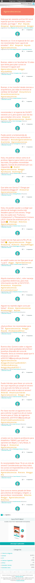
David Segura (16, 246)
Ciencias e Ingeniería (7, 560)
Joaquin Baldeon (17, 98)
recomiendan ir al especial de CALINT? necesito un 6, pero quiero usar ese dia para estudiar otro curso (16, 114)
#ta (2, 475)
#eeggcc (30, 26)
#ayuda (26, 24)
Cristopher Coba (17, 73)
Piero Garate (17, 369)
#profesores (6, 172)
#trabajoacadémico (16, 331)
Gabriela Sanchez (17, 396)
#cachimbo (5, 142)
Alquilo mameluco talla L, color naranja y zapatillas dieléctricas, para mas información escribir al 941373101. (17, 280)
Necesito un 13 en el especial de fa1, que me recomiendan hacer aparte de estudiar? (17, 43)
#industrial (24, 190)
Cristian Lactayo (18, 264)
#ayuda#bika (6, 71)
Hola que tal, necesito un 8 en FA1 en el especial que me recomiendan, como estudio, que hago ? (17, 21)
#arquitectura (25, 92)
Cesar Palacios (16, 476)
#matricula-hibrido (17, 393)
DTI (3, 558)
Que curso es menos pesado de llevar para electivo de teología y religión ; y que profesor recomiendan (16, 493)
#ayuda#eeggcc (27, 245)
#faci (28, 395)
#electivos (23, 222)
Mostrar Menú (26, 4)
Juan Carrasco (16, 424)
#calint (28, 119)
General (4, 555)
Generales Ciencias (28, 27)
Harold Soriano (16, 501)
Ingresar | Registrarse (17, 1)
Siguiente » (7, 514)
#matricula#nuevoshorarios (12, 420)
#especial (5, 26)
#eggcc (28, 242)
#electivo (27, 495)
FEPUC (3, 563)
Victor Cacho (17, 312)
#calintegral (17, 172)
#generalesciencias (18, 26)
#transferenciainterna (10, 94)
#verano (21, 472)
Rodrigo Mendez (17, 193)
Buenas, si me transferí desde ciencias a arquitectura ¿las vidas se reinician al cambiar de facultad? (17, 89)
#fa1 (20, 24)
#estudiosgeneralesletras (21, 140)
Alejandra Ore (14, 27)
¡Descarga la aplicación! (17, 543)
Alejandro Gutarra (17, 291)
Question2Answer (20, 580)
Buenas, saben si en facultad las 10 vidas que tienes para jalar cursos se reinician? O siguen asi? (17, 64)
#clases (11, 308)
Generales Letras (6, 567)
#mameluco (6, 285)
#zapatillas (16, 285)
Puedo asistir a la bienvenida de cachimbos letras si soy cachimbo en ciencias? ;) (15, 137)
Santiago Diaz (17, 143)
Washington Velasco (18, 449)
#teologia (13, 222)
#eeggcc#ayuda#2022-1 (11, 367)
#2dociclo (15, 245)
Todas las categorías (7, 553)
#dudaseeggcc (7, 310)
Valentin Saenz (17, 173)
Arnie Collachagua (17, 121)
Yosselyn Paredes (17, 332)
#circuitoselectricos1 (9, 290)
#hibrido (4, 393)
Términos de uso (19, 576)
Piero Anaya (13, 49)
